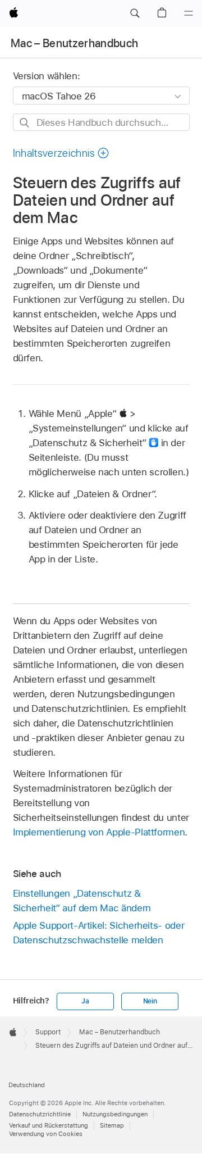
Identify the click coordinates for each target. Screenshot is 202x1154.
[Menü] (188, 13)
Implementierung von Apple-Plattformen (99, 832)
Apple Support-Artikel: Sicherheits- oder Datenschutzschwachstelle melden (99, 933)
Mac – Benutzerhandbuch (74, 43)
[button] (134, 13)
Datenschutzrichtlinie (40, 1114)
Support (48, 1032)
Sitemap (112, 1125)
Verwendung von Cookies (45, 1134)
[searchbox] (101, 122)
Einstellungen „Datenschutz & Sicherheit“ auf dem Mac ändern (82, 901)
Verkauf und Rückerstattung (48, 1125)
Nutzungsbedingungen (115, 1114)
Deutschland (26, 1085)
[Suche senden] (25, 123)
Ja (85, 1001)
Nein (150, 1001)
